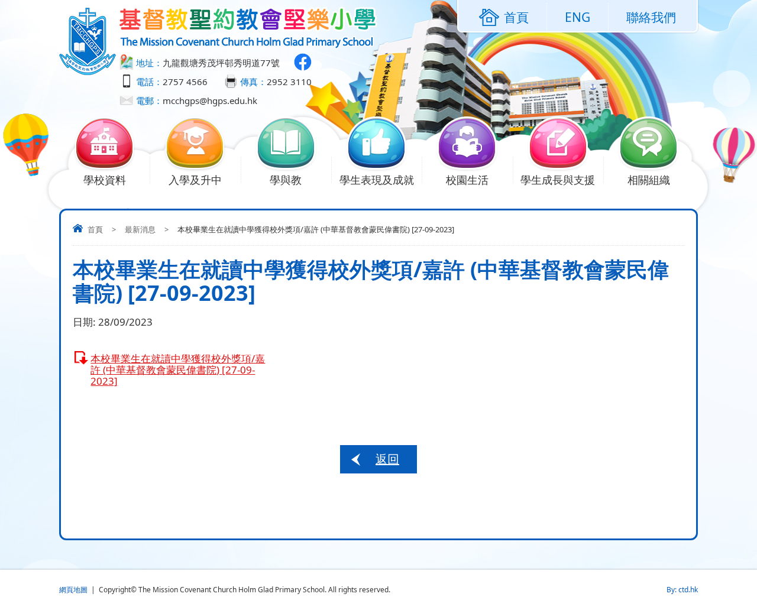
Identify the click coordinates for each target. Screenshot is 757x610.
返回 (387, 459)
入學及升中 (195, 180)
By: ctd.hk (682, 590)
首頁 (95, 229)
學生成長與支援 (557, 180)
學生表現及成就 (376, 180)
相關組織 (648, 180)
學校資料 (104, 180)
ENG (577, 17)
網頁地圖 (73, 590)
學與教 (286, 180)
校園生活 (467, 180)
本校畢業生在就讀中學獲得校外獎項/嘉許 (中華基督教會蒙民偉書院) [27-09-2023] (177, 370)
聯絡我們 (651, 17)
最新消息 (140, 229)
